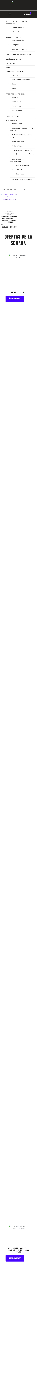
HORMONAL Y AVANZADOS (15, 72)
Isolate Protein (17, 123)
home (8, 67)
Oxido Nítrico (16, 102)
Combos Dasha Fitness (14, 59)
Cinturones (16, 31)
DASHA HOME (11, 63)
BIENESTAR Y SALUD (13, 37)
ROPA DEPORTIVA (12, 116)
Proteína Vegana (18, 141)
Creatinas (19, 169)
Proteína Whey (17, 146)
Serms (14, 88)
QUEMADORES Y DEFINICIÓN (22, 150)
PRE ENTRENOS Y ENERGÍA (15, 94)
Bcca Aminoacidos (22, 165)
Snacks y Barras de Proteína (22, 179)
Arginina (15, 97)
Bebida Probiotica (18, 40)
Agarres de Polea (18, 27)
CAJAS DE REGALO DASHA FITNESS (18, 55)
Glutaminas (20, 174)
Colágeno (15, 45)
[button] (9, 13)
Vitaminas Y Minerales (20, 49)
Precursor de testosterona (21, 79)
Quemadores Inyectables (25, 154)
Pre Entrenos (16, 106)
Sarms (14, 84)
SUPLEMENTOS (11, 120)
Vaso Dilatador (17, 110)
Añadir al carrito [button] (14, 298)
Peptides (15, 75)
